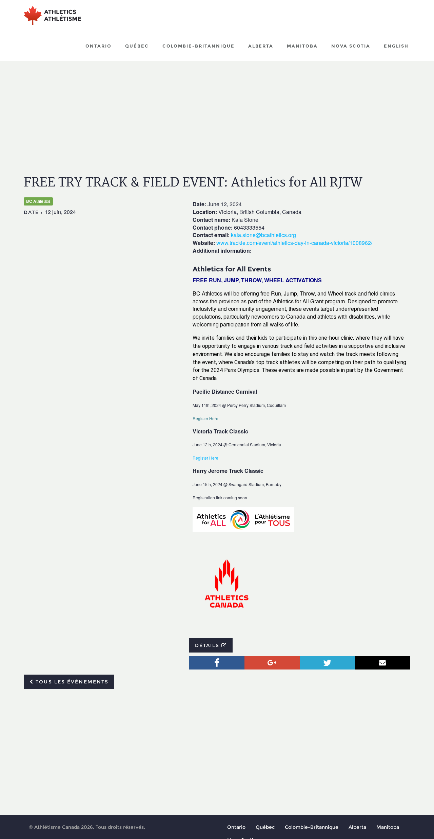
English (396, 46)
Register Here (206, 418)
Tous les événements (71, 682)
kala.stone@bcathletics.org (263, 235)
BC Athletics (38, 201)
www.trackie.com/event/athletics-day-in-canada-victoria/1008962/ (294, 243)
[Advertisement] (217, 112)
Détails (208, 645)
